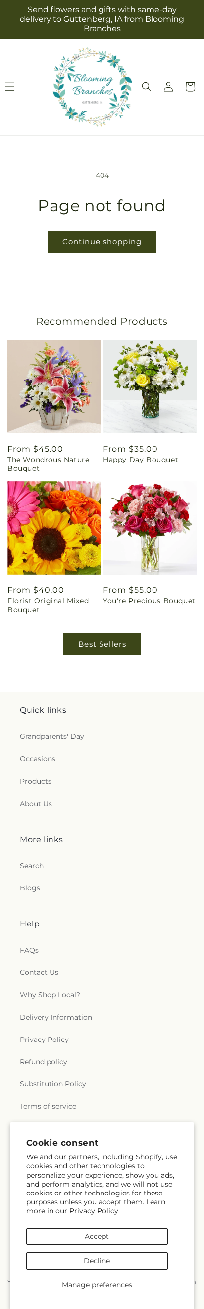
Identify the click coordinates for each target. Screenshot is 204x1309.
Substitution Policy (53, 1083)
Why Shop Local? (50, 994)
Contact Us (39, 972)
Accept (97, 1236)
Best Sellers (102, 644)
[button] (146, 87)
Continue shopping (102, 241)
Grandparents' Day (52, 736)
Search (32, 865)
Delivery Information (56, 1017)
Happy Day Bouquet (140, 459)
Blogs (30, 888)
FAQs (29, 950)
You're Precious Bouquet (149, 600)
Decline (97, 1260)
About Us (36, 803)
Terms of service (48, 1106)
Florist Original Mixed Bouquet (48, 605)
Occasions (37, 758)
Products (35, 781)
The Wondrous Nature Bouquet (48, 464)
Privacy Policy (93, 1210)
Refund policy (43, 1061)
